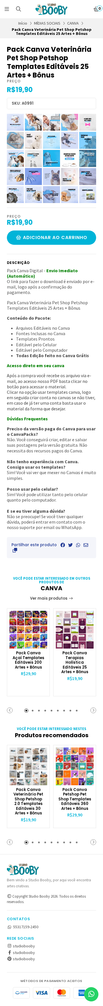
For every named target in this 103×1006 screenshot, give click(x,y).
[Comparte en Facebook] (63, 545)
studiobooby (23, 946)
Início (22, 23)
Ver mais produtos (49, 598)
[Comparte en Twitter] (70, 545)
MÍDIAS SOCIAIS (47, 23)
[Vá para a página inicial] (51, 9)
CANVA (73, 23)
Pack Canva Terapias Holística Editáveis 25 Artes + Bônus (74, 663)
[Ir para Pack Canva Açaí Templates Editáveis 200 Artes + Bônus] (28, 630)
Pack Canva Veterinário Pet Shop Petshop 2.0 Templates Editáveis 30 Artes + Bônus (28, 802)
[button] (15, 550)
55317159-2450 (25, 927)
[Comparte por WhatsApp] (78, 545)
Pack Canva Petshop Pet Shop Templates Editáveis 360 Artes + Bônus (74, 799)
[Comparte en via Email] (86, 545)
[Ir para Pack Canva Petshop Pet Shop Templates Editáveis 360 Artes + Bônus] (75, 766)
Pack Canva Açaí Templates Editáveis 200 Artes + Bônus (28, 660)
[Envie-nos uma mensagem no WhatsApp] (91, 994)
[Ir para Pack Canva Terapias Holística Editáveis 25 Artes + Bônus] (75, 630)
